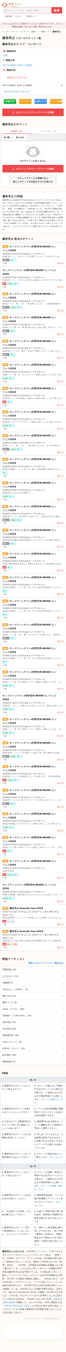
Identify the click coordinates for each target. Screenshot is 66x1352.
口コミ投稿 (56, 101)
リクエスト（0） (49, 131)
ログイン (18, 16)
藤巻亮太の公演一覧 (17, 77)
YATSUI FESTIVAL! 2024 (16, 1305)
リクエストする (25, 102)
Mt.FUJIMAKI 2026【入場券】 (18, 65)
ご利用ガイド (30, 16)
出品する (10, 101)
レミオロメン (43, 1251)
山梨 (5, 55)
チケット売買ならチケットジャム (11, 5)
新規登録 (8, 16)
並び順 (7, 137)
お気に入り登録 (41, 102)
